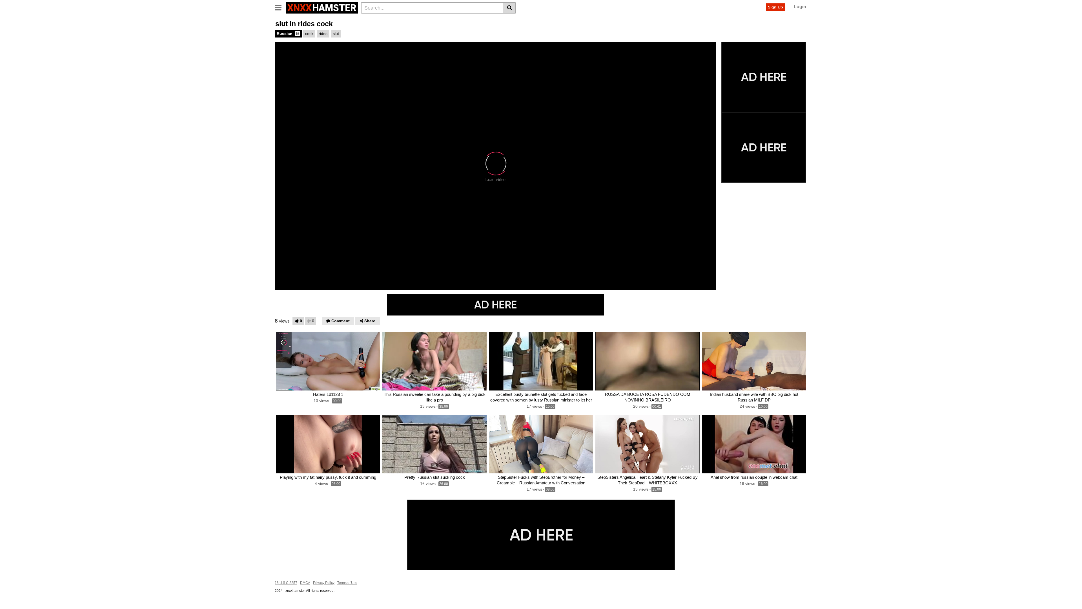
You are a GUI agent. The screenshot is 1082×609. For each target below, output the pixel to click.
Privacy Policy (323, 583)
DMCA (305, 583)
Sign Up (775, 7)
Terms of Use (347, 583)
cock (309, 33)
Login (800, 6)
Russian (288, 33)
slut (336, 33)
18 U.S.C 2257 (286, 583)
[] (509, 8)
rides (323, 33)
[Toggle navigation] (280, 7)
